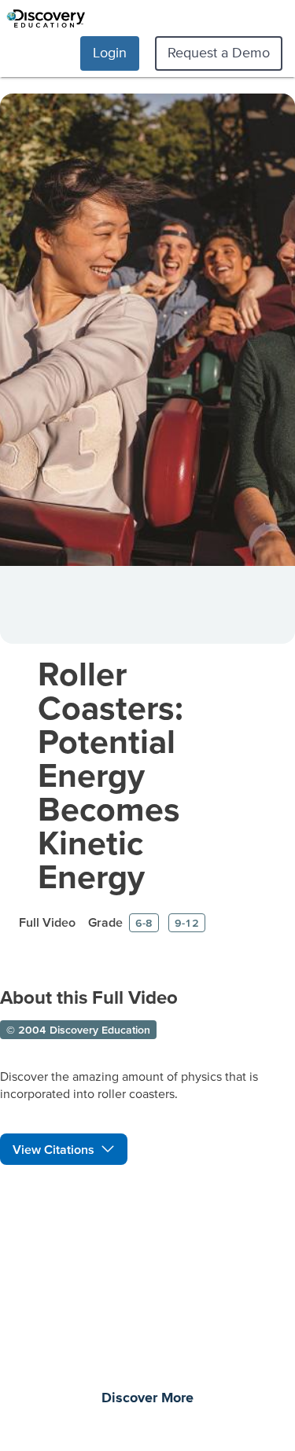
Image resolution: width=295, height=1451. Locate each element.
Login (110, 52)
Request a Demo (219, 52)
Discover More (147, 1398)
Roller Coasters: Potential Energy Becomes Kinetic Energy (110, 774)
